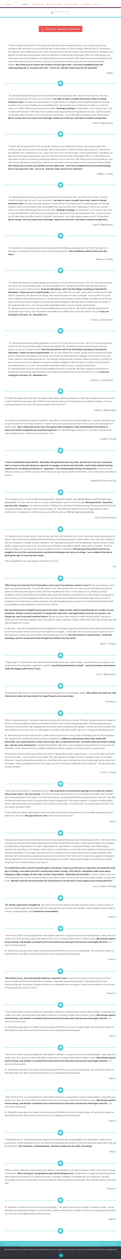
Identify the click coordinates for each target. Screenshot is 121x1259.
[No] (118, 1253)
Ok (61, 1255)
